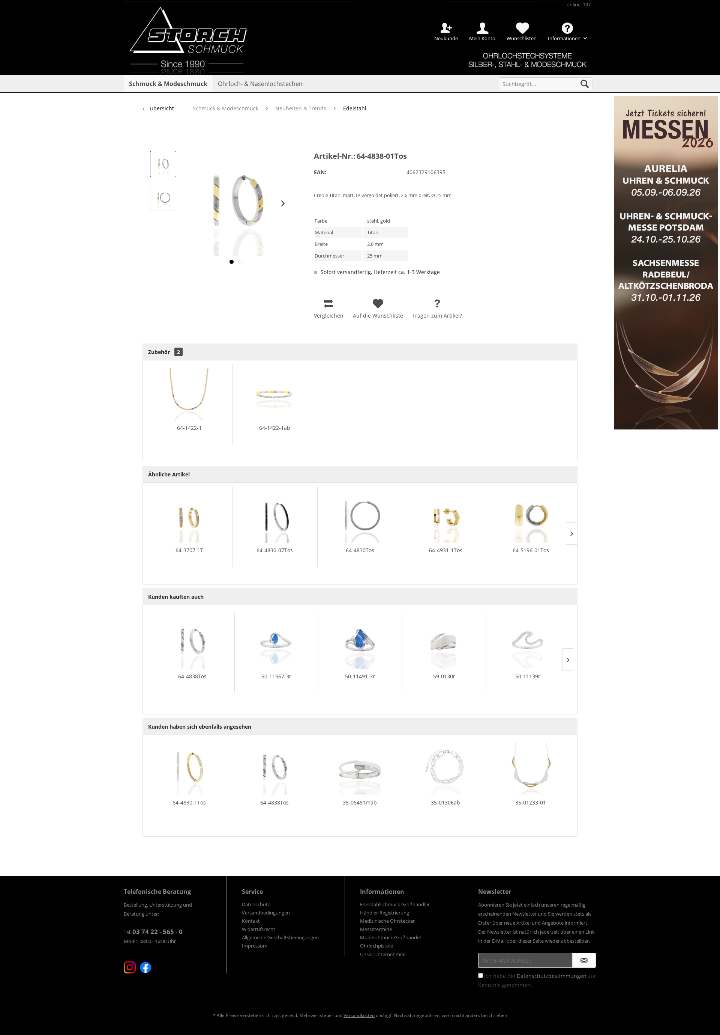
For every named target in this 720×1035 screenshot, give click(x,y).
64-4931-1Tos (445, 550)
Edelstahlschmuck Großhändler (395, 904)
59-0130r (444, 676)
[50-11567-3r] (276, 642)
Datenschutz (256, 904)
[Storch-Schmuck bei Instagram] (130, 967)
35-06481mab (360, 802)
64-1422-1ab (274, 427)
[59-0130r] (444, 642)
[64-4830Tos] (360, 516)
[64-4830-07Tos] (275, 516)
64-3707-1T (189, 550)
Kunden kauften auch (176, 596)
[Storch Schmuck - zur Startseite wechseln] (195, 27)
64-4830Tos (360, 550)
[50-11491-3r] (360, 642)
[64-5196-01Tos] (531, 516)
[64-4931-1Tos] (445, 516)
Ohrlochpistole (376, 945)
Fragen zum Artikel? (437, 315)
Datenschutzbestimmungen (551, 975)
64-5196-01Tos (531, 550)
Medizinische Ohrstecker (387, 920)
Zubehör (164, 352)
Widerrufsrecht (258, 929)
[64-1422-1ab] (275, 394)
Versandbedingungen (266, 912)
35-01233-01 (530, 802)
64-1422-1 (189, 427)
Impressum (254, 945)
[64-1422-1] (189, 394)
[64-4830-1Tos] (189, 769)
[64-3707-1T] (189, 516)
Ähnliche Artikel (169, 474)
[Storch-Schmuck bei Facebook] (146, 967)
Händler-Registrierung (384, 912)
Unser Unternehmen (383, 954)
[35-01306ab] (445, 769)
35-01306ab (445, 802)
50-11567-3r (276, 676)
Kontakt (251, 920)
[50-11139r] (528, 642)
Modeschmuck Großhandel (390, 937)
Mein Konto (482, 38)
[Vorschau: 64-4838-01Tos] (163, 164)
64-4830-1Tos (189, 802)
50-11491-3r (360, 676)
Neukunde (446, 38)
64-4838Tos (192, 676)
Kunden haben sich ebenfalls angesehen (199, 726)
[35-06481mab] (360, 769)
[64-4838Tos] (192, 642)
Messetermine (376, 929)
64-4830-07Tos (274, 550)
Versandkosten (359, 1015)
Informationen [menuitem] (565, 38)
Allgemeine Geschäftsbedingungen (280, 937)
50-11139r (527, 676)
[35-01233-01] (531, 769)
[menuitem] (545, 83)
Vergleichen (329, 315)
